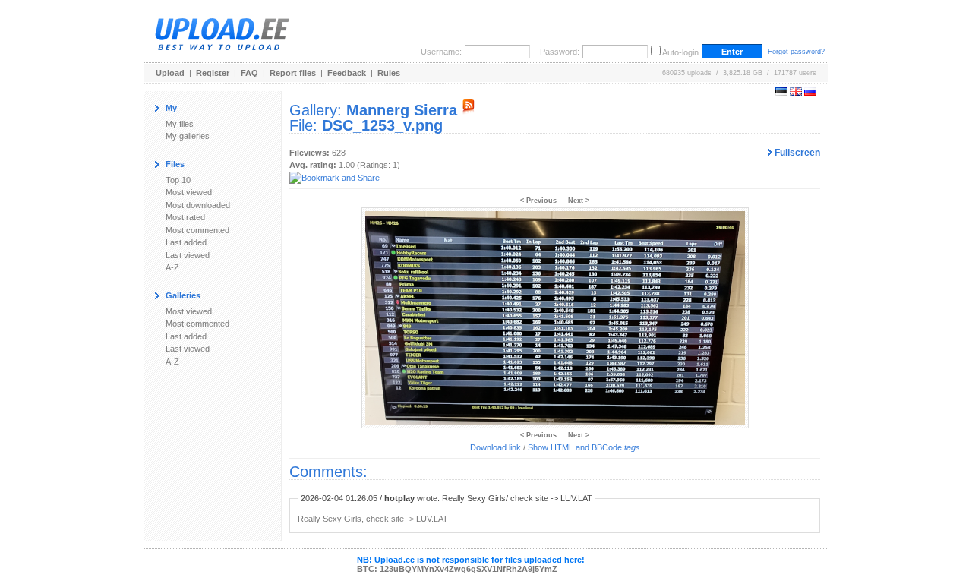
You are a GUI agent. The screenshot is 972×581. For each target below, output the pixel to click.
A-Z (172, 267)
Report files (293, 72)
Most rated (185, 217)
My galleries (188, 136)
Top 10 (178, 180)
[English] (796, 92)
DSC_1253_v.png (382, 125)
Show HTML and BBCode (584, 447)
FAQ (249, 72)
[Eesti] (781, 92)
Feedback (346, 72)
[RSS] (468, 110)
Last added (186, 242)
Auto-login (680, 52)
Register (212, 72)
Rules (388, 72)
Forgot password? (796, 51)
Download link (495, 447)
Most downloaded (198, 205)
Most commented (197, 230)
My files (180, 123)
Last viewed (188, 255)
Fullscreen (796, 152)
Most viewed (189, 192)
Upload (170, 72)
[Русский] (810, 92)
